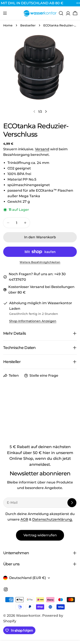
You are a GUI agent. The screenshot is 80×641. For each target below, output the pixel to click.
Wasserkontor (28, 616)
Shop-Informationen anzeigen (32, 321)
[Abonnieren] (71, 502)
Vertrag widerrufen (40, 535)
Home (8, 25)
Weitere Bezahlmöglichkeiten (40, 262)
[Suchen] (61, 13)
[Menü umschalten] (5, 13)
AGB (24, 519)
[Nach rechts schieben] (45, 111)
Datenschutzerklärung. (52, 519)
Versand (42, 149)
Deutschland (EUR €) (27, 578)
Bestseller (28, 25)
